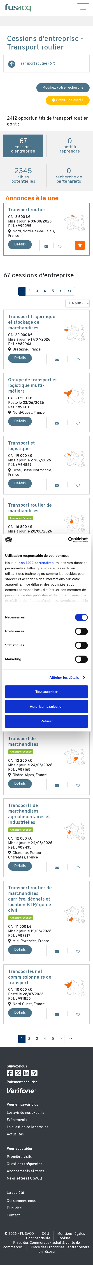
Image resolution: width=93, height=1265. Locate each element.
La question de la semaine (28, 1127)
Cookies (64, 1238)
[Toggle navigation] (83, 7)
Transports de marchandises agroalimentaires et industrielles (29, 814)
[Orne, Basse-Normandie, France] (74, 459)
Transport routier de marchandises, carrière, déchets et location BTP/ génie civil (30, 899)
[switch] (81, 631)
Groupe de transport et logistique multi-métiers (32, 385)
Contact (13, 1215)
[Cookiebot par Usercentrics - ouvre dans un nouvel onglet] (68, 540)
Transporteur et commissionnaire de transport (29, 977)
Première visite (19, 1157)
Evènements (17, 1120)
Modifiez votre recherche (63, 87)
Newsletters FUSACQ (24, 1178)
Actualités (15, 1134)
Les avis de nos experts (25, 1113)
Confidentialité (38, 1238)
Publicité (14, 1208)
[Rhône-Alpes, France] (74, 757)
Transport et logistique (21, 446)
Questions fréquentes (24, 1164)
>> (69, 291)
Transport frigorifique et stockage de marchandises (31, 322)
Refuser (46, 721)
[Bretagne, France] (74, 333)
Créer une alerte (69, 100)
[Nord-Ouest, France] (74, 396)
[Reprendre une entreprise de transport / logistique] (11, 66)
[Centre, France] (74, 523)
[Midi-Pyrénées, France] (74, 914)
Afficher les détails (64, 677)
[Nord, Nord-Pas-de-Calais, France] (74, 223)
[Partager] (46, 247)
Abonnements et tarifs (25, 1171)
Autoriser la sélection (46, 706)
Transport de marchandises (23, 742)
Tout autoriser (46, 692)
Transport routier (26, 210)
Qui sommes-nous (21, 1201)
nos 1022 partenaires (36, 563)
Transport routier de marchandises (30, 508)
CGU (45, 1234)
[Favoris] (60, 247)
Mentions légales (71, 1234)
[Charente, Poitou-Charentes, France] (74, 831)
